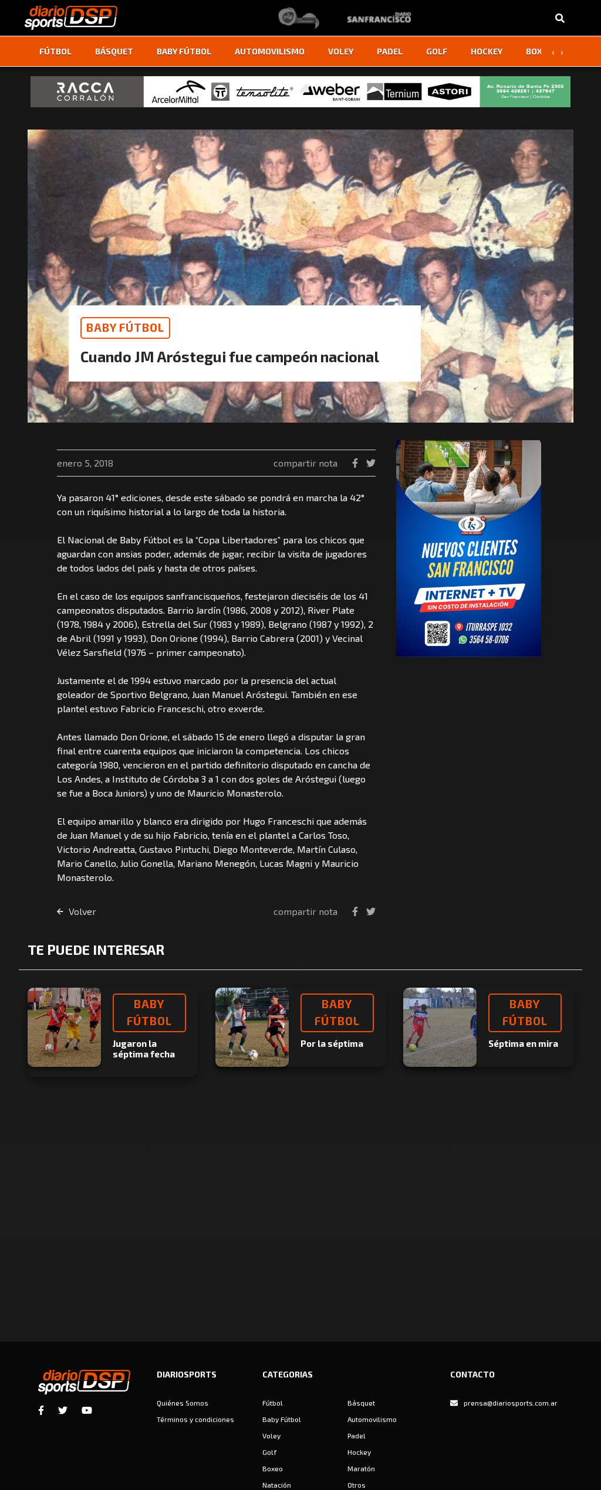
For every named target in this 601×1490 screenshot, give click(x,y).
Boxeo (539, 51)
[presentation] (553, 51)
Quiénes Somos (182, 1403)
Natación (276, 1485)
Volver (81, 911)
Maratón (361, 1468)
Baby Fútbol (184, 51)
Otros (356, 1485)
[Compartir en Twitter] (371, 462)
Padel (390, 51)
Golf (436, 51)
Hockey (486, 51)
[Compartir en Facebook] (356, 462)
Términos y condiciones (195, 1419)
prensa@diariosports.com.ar (511, 1403)
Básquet (114, 51)
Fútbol (55, 51)
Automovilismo (270, 51)
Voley (340, 51)
